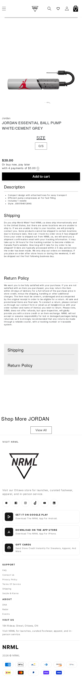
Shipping (6, 588)
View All (41, 430)
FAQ (4, 570)
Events (6, 614)
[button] (49, 8)
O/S (41, 146)
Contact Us (8, 575)
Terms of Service (11, 584)
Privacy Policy (9, 579)
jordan (6, 118)
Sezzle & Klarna (10, 593)
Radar (5, 609)
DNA (4, 604)
